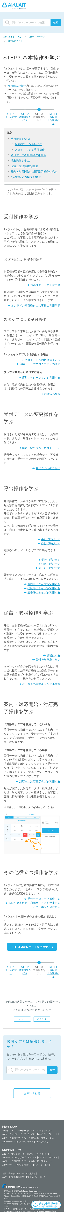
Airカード (53, 1134)
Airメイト (42, 1134)
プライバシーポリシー (37, 1177)
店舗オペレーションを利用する (41, 377)
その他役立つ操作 (16, 85)
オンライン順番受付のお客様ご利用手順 (35, 305)
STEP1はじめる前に (11, 117)
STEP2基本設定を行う (25, 117)
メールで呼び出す (49, 568)
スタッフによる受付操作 (30, 150)
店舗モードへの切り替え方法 (42, 360)
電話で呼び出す (50, 560)
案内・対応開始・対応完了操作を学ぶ (34, 171)
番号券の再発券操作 (48, 468)
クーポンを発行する (48, 907)
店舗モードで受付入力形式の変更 (39, 364)
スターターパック (36, 36)
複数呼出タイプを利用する (43, 588)
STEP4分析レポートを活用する (53, 118)
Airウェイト (7, 1134)
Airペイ (31, 1131)
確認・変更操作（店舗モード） (41, 448)
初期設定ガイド (15, 41)
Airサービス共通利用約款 (13, 1177)
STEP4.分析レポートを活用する (31, 947)
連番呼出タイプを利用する (43, 592)
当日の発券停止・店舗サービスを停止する (34, 903)
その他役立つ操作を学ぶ (26, 177)
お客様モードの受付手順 (45, 285)
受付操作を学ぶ (20, 139)
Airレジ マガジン (24, 1165)
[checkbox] (22, 1019)
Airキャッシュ (47, 1138)
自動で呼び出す (50, 543)
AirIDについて (41, 1142)
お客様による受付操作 (28, 144)
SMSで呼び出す (50, 564)
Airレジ (5, 1131)
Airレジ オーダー (18, 1131)
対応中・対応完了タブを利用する (39, 781)
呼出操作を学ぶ (20, 160)
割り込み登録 (52, 394)
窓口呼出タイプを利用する (43, 584)
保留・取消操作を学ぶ (24, 166)
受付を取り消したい (48, 659)
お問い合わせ (32, 1093)
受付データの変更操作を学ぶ (28, 155)
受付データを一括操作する (43, 899)
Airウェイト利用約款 (26, 1173)
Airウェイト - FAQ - (13, 36)
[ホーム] (14, 6)
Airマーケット (8, 1142)
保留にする (53, 655)
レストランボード (25, 1142)
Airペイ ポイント (44, 1131)
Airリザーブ (20, 1134)
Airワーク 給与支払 (30, 1138)
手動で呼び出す (50, 539)
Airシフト (32, 1134)
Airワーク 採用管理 (11, 1138)
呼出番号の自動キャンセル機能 (41, 684)
